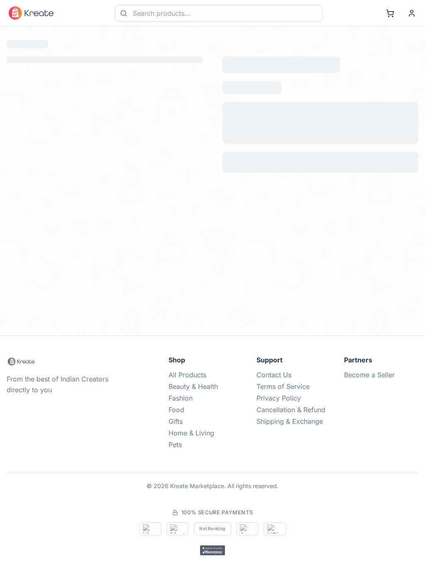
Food (176, 410)
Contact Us (273, 375)
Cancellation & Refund (290, 410)
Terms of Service (283, 386)
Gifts (176, 421)
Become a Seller (369, 375)
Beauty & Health (193, 386)
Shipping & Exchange (289, 421)
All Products (187, 375)
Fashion (181, 398)
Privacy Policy (278, 398)
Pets (175, 444)
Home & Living (191, 433)
